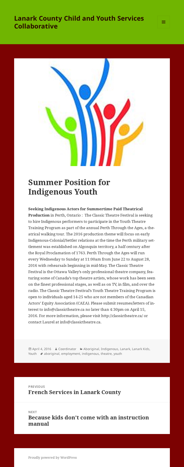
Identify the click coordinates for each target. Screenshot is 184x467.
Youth (32, 353)
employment (70, 353)
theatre (106, 353)
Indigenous (109, 349)
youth (118, 353)
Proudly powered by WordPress (52, 457)
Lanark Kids (140, 349)
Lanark (125, 349)
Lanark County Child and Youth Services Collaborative (79, 22)
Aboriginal (91, 349)
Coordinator (67, 349)
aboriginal (51, 353)
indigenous (90, 353)
